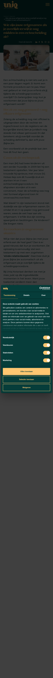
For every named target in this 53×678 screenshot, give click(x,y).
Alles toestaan (26, 371)
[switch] (46, 345)
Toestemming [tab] (9, 295)
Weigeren (26, 387)
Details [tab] (27, 295)
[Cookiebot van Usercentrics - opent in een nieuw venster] (39, 288)
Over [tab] (43, 295)
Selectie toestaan (26, 379)
